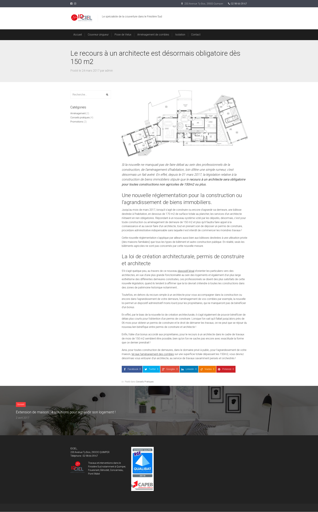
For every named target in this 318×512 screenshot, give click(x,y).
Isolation (180, 34)
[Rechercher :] (90, 94)
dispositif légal (186, 270)
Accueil (77, 34)
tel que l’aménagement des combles (153, 354)
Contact (195, 34)
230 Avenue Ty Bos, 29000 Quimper (203, 3)
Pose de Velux (123, 34)
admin (109, 70)
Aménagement (78, 113)
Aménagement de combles (153, 34)
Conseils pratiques (145, 381)
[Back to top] (307, 501)
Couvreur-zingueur (98, 34)
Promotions (76, 121)
